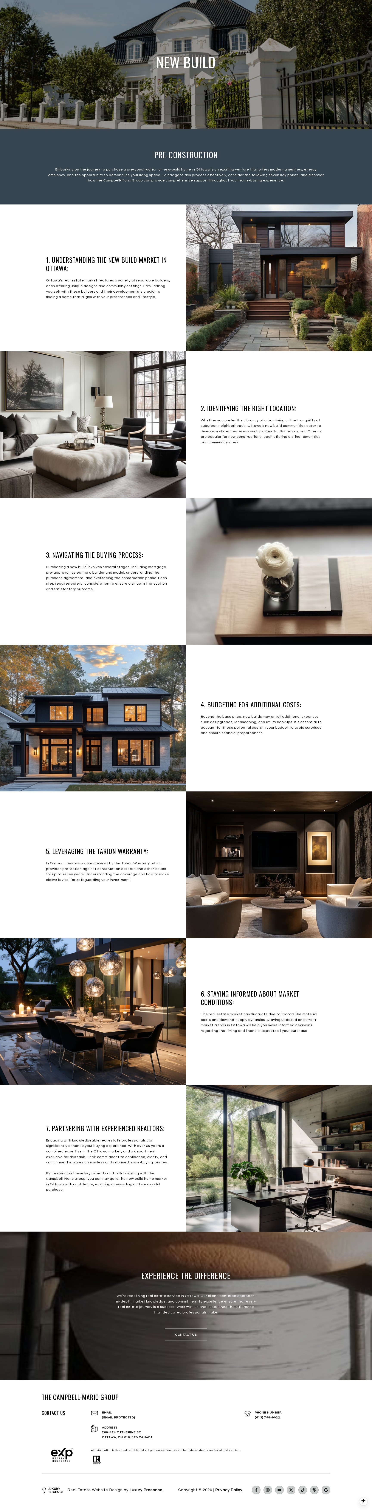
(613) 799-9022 (267, 1417)
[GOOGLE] (326, 1490)
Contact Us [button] (186, 1334)
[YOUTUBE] (279, 1490)
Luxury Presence (146, 1490)
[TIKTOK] (302, 1490)
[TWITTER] (291, 1490)
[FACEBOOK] (256, 1490)
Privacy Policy (228, 1490)
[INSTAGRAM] (268, 1490)
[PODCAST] (314, 1490)
